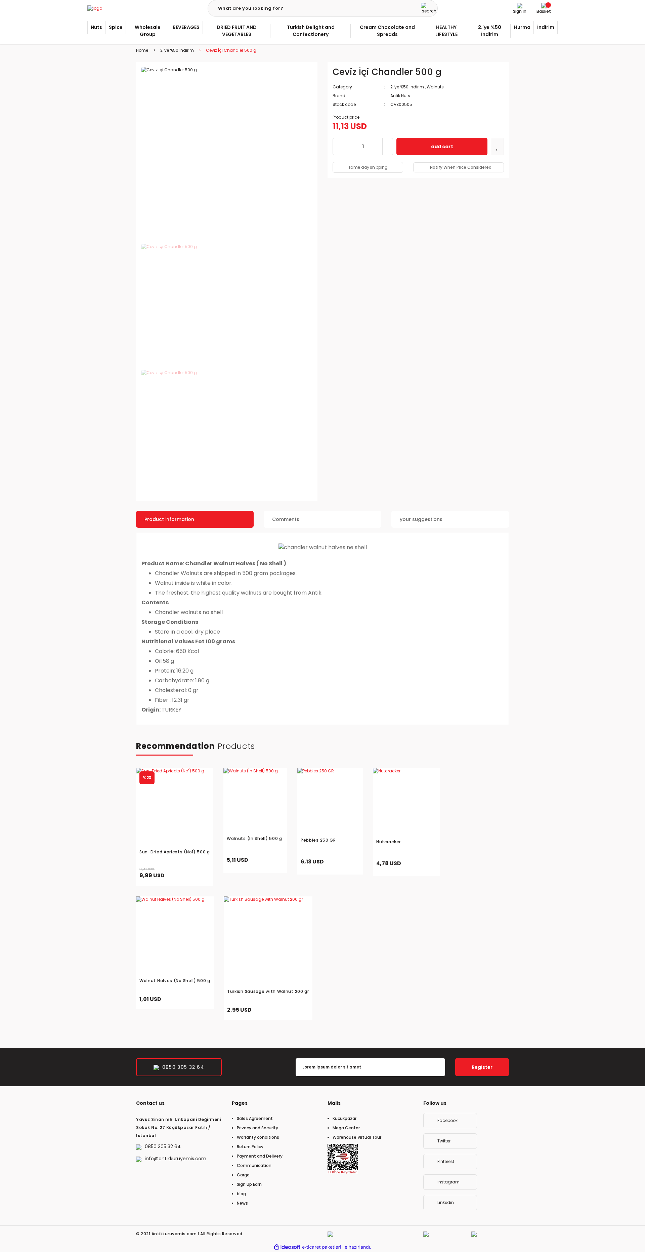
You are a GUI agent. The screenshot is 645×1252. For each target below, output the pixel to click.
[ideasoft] (287, 1247)
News (242, 1203)
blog (241, 1194)
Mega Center (346, 1128)
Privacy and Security (257, 1128)
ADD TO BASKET (187, 873)
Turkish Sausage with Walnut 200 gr (268, 991)
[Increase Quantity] (388, 146)
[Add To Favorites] (497, 146)
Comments (285, 519)
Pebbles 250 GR (318, 840)
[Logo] (94, 8)
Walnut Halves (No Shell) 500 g (174, 980)
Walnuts (435, 87)
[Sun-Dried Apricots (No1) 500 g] (174, 806)
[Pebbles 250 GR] (330, 801)
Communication (254, 1165)
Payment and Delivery (260, 1156)
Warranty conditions (258, 1137)
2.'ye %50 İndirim (407, 87)
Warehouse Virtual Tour (357, 1137)
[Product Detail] (255, 771)
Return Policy (250, 1146)
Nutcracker (388, 842)
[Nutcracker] (406, 801)
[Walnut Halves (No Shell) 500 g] (175, 935)
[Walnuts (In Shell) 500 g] (255, 800)
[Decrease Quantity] (338, 146)
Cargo (243, 1175)
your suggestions (421, 519)
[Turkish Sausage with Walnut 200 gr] (268, 940)
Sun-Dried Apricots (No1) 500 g (174, 852)
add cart (442, 146)
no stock (196, 999)
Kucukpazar (344, 1118)
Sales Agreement (255, 1118)
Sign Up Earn (249, 1184)
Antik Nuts (400, 95)
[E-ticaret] (321, 1247)
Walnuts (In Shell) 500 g (254, 838)
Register (482, 1067)
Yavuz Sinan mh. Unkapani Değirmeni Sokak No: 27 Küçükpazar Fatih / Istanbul (178, 1127)
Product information (169, 519)
